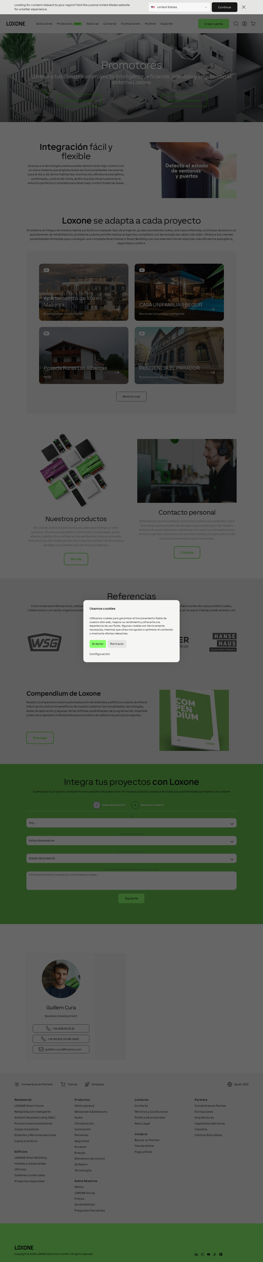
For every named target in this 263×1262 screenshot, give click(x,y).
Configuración (100, 653)
